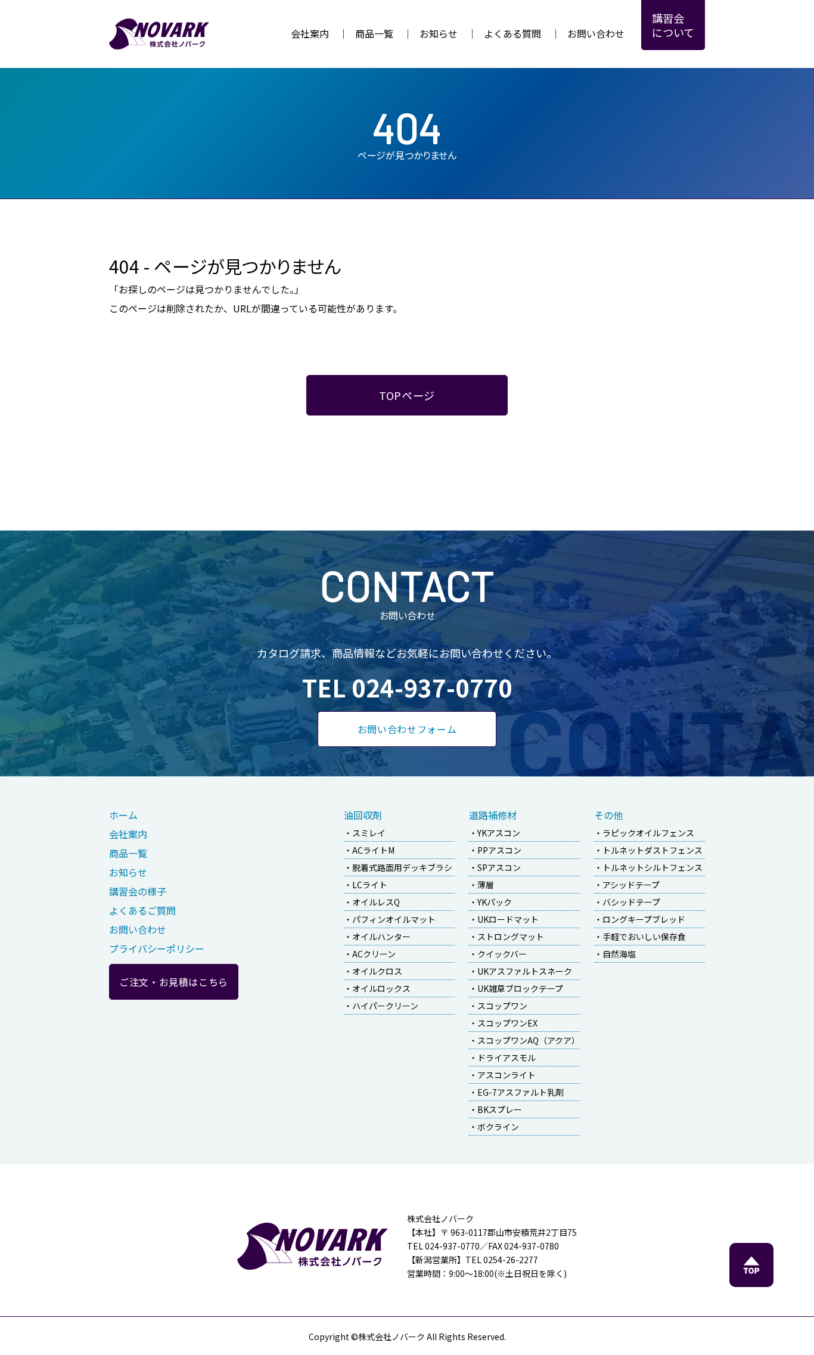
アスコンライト (506, 1075)
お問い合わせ (596, 33)
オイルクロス (377, 971)
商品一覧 (374, 33)
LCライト (369, 885)
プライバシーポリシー (156, 948)
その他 (608, 815)
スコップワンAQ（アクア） (528, 1040)
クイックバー (502, 954)
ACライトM (373, 850)
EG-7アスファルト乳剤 (520, 1092)
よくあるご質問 (142, 910)
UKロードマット (508, 919)
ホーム (123, 815)
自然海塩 (619, 954)
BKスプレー (499, 1109)
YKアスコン (498, 833)
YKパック (494, 902)
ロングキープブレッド (643, 919)
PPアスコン (499, 850)
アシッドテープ (631, 885)
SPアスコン (499, 867)
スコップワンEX (507, 1023)
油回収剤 (363, 815)
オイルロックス (381, 988)
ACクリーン (374, 954)
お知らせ (439, 33)
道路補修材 (493, 815)
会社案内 (310, 33)
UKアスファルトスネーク (524, 971)
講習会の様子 (137, 891)
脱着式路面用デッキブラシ (402, 867)
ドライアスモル (506, 1057)
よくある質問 (512, 33)
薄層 (485, 885)
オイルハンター (381, 936)
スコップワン (502, 1006)
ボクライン (498, 1127)
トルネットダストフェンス (652, 850)
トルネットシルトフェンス (652, 867)
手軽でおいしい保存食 (644, 936)
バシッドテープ (631, 902)
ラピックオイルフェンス (648, 833)
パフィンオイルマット (394, 919)
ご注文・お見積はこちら (173, 982)
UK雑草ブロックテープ (520, 988)
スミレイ (369, 833)
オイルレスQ (376, 902)
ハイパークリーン (385, 1006)
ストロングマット (510, 936)
